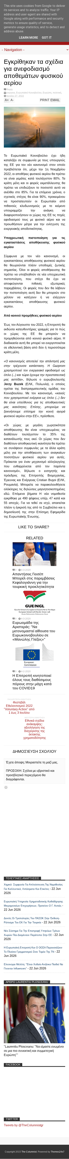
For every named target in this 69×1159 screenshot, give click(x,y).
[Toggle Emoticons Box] (6, 787)
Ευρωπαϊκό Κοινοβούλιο (29, 92)
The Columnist (29, 1151)
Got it (47, 37)
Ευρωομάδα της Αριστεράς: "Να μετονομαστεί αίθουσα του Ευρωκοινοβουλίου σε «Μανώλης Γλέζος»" (33, 631)
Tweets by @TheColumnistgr (23, 1125)
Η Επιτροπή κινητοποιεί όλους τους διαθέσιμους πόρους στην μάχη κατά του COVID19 (32, 682)
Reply (10, 89)
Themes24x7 (57, 1151)
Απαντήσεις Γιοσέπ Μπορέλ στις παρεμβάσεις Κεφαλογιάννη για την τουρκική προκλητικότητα (33, 580)
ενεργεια (11, 92)
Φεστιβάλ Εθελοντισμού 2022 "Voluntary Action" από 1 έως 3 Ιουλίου (19, 707)
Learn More (28, 37)
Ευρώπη (47, 92)
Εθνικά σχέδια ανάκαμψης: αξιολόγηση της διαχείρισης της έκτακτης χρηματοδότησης (34, 729)
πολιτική (57, 92)
